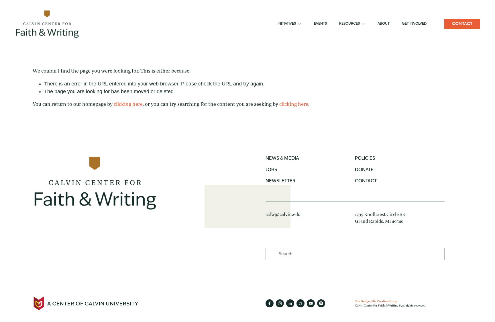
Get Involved (414, 24)
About (384, 24)
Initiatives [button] (287, 24)
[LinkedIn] (290, 303)
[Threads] (300, 303)
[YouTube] (311, 303)
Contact (462, 24)
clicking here (128, 104)
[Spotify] (321, 303)
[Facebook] (270, 303)
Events (320, 24)
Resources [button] (349, 24)
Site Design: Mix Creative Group (376, 301)
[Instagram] (280, 303)
